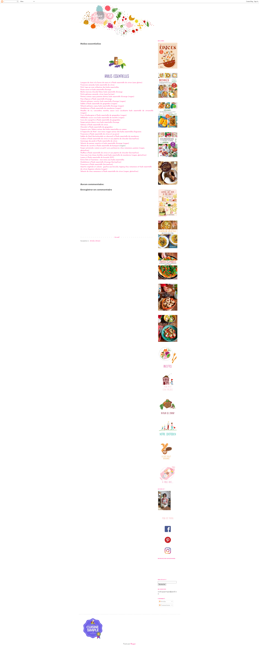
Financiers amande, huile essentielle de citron (97, 85)
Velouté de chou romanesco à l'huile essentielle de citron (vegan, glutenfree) (109, 171)
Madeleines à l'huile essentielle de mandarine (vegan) (100, 108)
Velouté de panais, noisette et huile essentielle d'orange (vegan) (104, 143)
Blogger (133, 644)
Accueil (117, 237)
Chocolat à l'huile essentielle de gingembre (96, 127)
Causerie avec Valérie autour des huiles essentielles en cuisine (103, 129)
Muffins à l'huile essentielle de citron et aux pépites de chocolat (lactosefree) (109, 153)
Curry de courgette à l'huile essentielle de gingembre (100, 120)
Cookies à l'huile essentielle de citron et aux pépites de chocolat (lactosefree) (109, 139)
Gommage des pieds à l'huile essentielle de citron (98, 141)
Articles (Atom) (95, 241)
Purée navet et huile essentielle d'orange (95, 89)
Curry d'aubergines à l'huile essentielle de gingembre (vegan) (103, 115)
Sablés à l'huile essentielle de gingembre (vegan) (98, 104)
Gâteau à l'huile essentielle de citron (94, 125)
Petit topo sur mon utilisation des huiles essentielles (99, 87)
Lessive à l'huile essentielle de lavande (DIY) (97, 157)
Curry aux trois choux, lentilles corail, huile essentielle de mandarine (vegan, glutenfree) (113, 155)
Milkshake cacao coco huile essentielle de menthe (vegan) (102, 117)
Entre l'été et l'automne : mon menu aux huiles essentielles (102, 160)
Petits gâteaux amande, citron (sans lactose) (97, 94)
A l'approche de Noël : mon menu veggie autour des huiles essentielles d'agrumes (110, 132)
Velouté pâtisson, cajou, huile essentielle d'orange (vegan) (102, 106)
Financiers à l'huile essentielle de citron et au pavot (99, 134)
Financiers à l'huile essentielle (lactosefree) (96, 164)
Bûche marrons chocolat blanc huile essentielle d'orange (101, 92)
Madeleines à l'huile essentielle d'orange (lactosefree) (100, 162)
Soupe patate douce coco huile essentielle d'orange (99, 122)
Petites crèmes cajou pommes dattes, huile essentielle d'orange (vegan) (107, 96)
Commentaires (165, 605)
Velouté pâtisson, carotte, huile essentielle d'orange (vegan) (103, 101)
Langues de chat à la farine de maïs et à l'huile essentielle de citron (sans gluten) (111, 82)
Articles (163, 601)
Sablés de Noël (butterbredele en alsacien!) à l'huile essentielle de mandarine (109, 136)
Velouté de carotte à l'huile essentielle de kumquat (99, 146)
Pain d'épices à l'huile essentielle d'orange (96, 99)
